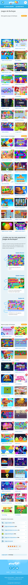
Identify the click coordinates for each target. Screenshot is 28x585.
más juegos (24, 15)
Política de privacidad (9, 577)
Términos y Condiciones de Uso (15, 579)
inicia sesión (10, 6)
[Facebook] (10, 568)
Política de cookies (19, 577)
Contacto (13, 572)
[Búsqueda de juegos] (25, 2)
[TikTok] (14, 568)
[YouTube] (17, 568)
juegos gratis (4, 554)
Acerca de (19, 572)
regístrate (20, 6)
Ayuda (7, 572)
